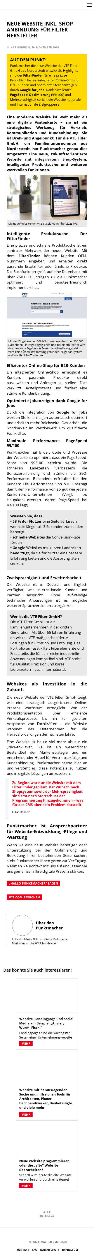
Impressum (70, 1250)
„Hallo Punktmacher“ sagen (33, 883)
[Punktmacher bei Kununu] (49, 1234)
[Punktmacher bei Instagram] (30, 1234)
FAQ (35, 1250)
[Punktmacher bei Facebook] (23, 1234)
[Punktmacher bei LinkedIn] (63, 1234)
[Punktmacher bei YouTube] (43, 1234)
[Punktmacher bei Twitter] (36, 1234)
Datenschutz (50, 1250)
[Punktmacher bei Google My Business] (69, 1234)
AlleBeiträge (47, 1214)
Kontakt (23, 1250)
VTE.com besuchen (24, 897)
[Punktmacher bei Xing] (56, 1234)
